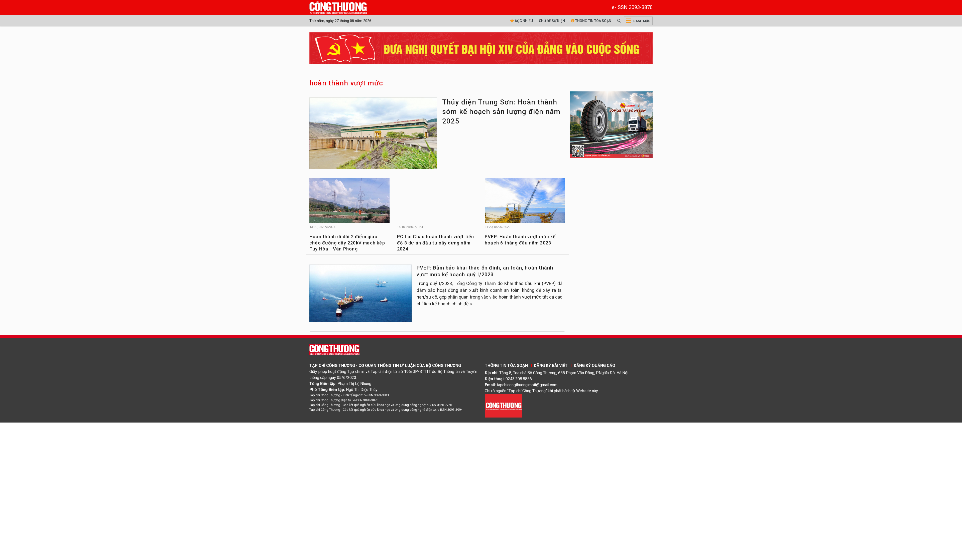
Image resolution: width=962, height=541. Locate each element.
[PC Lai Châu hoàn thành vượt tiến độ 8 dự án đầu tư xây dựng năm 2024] (437, 204)
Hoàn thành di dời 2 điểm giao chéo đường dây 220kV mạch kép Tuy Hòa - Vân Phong (347, 242)
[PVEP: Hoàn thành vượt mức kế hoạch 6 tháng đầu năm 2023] (525, 203)
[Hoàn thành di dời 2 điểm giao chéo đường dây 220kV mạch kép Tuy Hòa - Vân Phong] (349, 203)
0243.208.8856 (519, 378)
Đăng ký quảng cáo (594, 365)
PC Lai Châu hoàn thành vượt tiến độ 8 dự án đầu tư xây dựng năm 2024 (435, 242)
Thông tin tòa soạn (592, 21)
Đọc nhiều (523, 21)
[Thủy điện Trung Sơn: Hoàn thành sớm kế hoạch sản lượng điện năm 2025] (373, 134)
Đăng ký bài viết (551, 365)
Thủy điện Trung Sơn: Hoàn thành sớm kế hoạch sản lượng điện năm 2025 (501, 111)
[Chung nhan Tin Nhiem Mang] (503, 405)
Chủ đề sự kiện (552, 21)
